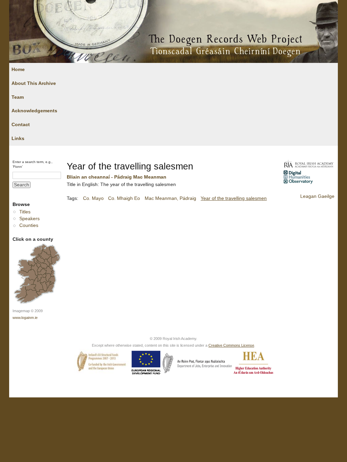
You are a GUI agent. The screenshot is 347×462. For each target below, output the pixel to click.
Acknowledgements (34, 110)
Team (18, 97)
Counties (28, 225)
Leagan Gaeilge (317, 196)
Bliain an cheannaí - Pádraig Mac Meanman (116, 177)
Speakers (29, 218)
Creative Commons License (231, 345)
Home (18, 69)
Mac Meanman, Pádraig (170, 198)
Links (18, 138)
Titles (24, 211)
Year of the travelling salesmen (234, 198)
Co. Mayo (93, 198)
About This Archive (34, 83)
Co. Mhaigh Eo (124, 198)
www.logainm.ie (25, 318)
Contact (21, 124)
